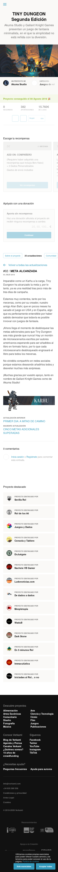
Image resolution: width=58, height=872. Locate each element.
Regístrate (31, 456)
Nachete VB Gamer (25, 568)
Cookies (7, 802)
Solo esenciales (24, 866)
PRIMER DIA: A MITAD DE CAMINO (24, 421)
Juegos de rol (47, 84)
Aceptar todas (45, 866)
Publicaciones (38, 726)
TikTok (33, 752)
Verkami (29, 5)
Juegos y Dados (23, 527)
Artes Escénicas (12, 713)
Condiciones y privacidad (14, 792)
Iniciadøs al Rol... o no (27, 677)
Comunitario (10, 717)
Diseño (7, 720)
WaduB (18, 622)
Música (7, 726)
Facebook (35, 739)
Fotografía (9, 723)
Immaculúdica (22, 663)
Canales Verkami (12, 746)
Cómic (33, 717)
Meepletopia (21, 609)
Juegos (34, 723)
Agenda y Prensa (12, 743)
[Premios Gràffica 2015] (11, 830)
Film (32, 720)
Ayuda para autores (41, 769)
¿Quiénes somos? (13, 749)
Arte (32, 710)
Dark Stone (21, 636)
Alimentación (10, 710)
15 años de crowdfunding (11, 754)
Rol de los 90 (22, 513)
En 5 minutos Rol (24, 650)
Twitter (33, 743)
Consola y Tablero (24, 540)
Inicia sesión (17, 456)
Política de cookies (31, 861)
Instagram (35, 749)
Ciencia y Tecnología (41, 713)
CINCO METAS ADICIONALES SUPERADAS (21, 431)
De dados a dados (24, 595)
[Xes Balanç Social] (29, 830)
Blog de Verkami (12, 739)
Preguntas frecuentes (15, 769)
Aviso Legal (8, 797)
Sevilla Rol (20, 499)
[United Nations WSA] (47, 830)
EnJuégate (20, 554)
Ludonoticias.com (24, 581)
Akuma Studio (19, 84)
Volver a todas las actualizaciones (27, 265)
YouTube (34, 746)
